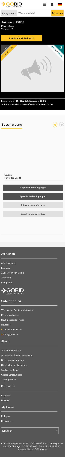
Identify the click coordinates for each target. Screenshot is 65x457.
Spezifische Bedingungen (33, 196)
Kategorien (8, 13)
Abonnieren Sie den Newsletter (17, 355)
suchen (59, 13)
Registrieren (7, 421)
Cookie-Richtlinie (9, 369)
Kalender (5, 267)
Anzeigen (6, 277)
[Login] (52, 4)
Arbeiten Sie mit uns (11, 350)
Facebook (6, 395)
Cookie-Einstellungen (12, 374)
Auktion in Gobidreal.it (22, 38)
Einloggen (6, 416)
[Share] (55, 124)
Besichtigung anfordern (33, 213)
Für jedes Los (11, 177)
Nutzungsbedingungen (12, 360)
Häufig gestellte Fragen (12, 319)
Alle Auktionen (8, 263)
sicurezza (6, 324)
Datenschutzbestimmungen (14, 365)
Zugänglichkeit (8, 379)
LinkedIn (5, 400)
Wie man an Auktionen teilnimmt (17, 310)
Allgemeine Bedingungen (33, 187)
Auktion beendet (10, 104)
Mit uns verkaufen (10, 315)
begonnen (6, 100)
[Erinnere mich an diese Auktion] (61, 124)
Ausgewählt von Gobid (12, 272)
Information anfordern (33, 205)
